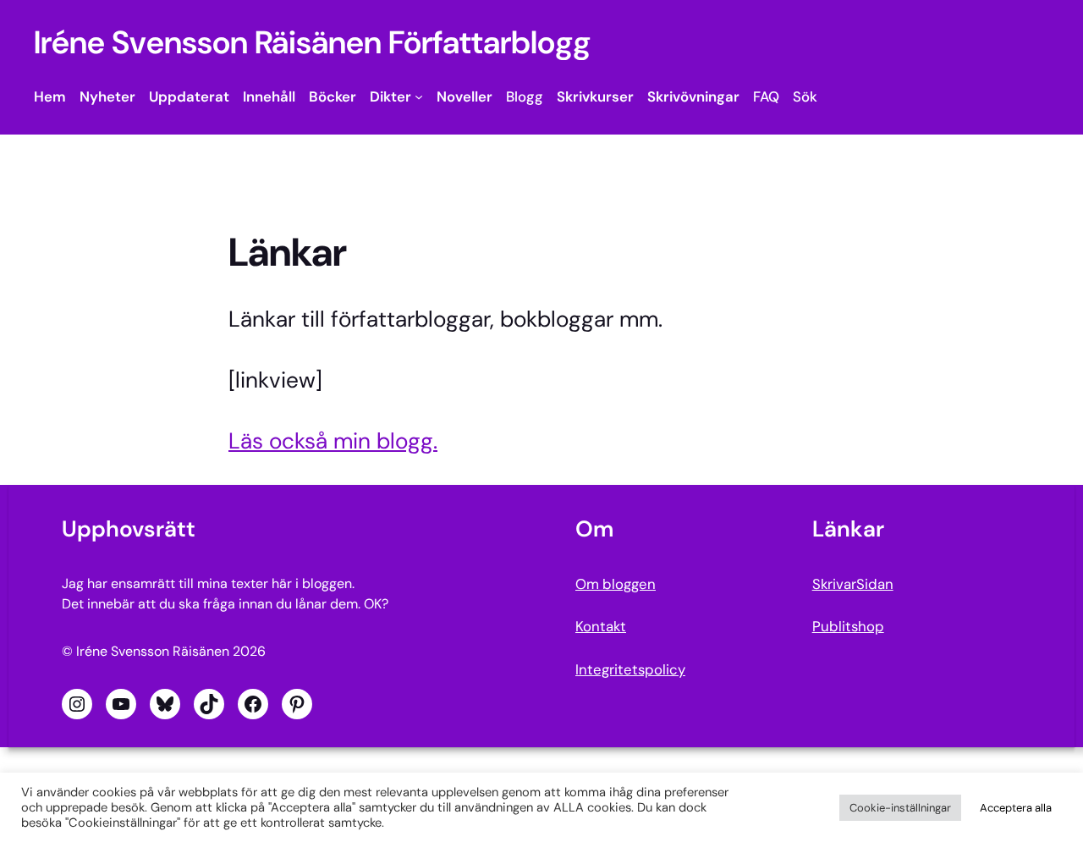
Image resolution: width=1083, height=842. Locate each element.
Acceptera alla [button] (1016, 808)
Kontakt (600, 626)
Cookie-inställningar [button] (900, 808)
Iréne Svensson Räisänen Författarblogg (312, 42)
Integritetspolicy (630, 669)
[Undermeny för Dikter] (419, 96)
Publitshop (848, 626)
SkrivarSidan (852, 584)
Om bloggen (615, 584)
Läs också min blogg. (332, 441)
